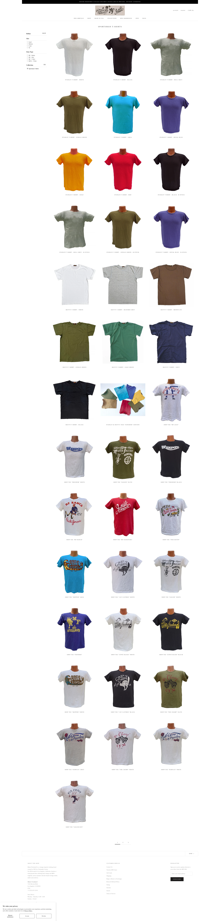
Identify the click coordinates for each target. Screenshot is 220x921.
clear (45, 64)
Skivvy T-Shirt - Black (74, 424)
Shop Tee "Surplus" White (171, 769)
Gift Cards (109, 873)
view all (44, 33)
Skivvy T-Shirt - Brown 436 (171, 309)
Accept (27, 916)
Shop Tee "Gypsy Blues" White (123, 654)
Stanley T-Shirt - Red (122, 194)
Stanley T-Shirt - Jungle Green (74, 137)
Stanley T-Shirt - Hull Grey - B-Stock (74, 252)
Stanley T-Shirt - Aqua (123, 137)
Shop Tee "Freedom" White (74, 482)
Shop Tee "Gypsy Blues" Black (171, 654)
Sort (191, 853)
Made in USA (99, 18)
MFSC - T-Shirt (32, 61)
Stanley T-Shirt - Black (122, 79)
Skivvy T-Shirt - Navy (171, 367)
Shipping (108, 876)
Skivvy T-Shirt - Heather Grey (123, 309)
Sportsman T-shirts (33, 68)
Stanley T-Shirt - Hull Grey (171, 79)
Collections (112, 18)
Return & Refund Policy (112, 881)
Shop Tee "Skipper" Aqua (74, 597)
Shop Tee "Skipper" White (74, 712)
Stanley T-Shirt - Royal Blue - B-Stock (171, 252)
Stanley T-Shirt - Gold (75, 194)
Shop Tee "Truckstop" (171, 539)
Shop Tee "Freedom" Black (171, 482)
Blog (144, 18)
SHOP (89, 18)
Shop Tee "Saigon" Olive (122, 482)
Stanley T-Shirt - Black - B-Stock (171, 194)
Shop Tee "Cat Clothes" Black (123, 712)
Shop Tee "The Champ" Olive (171, 712)
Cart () (191, 10)
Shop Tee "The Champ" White (123, 769)
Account (175, 10)
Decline (44, 916)
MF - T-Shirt (31, 59)
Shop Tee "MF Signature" (123, 539)
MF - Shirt (31, 57)
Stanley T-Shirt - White (74, 79)
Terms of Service (111, 893)
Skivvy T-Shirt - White (74, 309)
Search (183, 10)
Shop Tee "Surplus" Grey (74, 769)
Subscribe (177, 879)
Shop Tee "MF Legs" (171, 424)
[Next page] (128, 842)
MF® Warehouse (126, 18)
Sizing (108, 884)
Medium (30, 44)
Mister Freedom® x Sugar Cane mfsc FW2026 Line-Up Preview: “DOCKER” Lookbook (110, 1)
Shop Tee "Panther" (74, 654)
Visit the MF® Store (111, 870)
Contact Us (109, 867)
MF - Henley (31, 55)
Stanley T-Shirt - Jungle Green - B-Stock (123, 252)
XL (29, 47)
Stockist (108, 887)
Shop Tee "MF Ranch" (74, 539)
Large (30, 46)
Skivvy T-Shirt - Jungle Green (74, 367)
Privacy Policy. (28, 910)
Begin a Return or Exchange (114, 879)
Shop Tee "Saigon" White (171, 597)
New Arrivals (79, 18)
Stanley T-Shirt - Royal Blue (171, 137)
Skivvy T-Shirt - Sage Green (123, 367)
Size (27, 38)
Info (137, 18)
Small (30, 42)
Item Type (29, 52)
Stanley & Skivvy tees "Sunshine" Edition (122, 424)
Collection (29, 65)
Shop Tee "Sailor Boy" (74, 827)
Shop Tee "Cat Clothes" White (123, 597)
